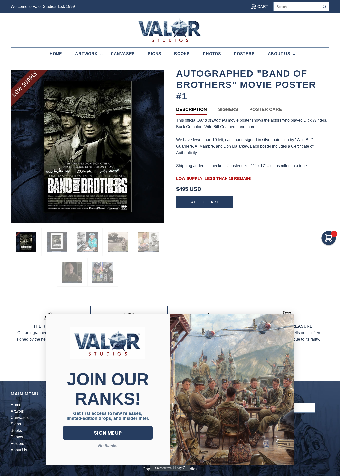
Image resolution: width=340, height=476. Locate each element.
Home (56, 54)
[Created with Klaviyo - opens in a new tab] (170, 468)
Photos (212, 54)
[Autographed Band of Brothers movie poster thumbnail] (26, 242)
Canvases (123, 54)
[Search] (324, 6)
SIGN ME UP (108, 432)
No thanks (107, 446)
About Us (279, 54)
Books (182, 54)
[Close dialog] (288, 320)
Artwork (86, 54)
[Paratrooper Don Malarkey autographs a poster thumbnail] (148, 242)
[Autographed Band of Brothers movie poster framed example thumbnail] (56, 242)
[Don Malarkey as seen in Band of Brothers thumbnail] (72, 272)
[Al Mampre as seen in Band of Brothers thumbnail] (102, 272)
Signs (154, 54)
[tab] (197, 110)
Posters (244, 54)
